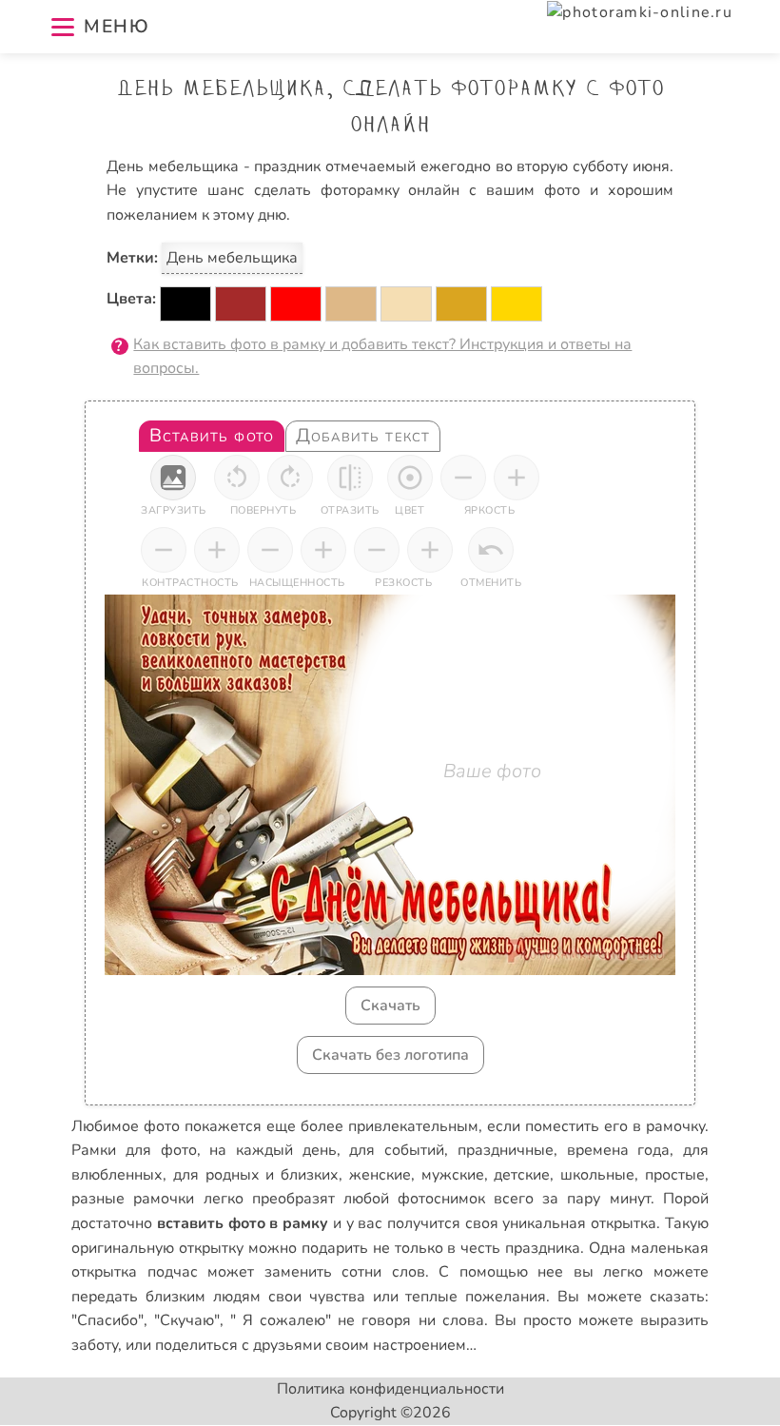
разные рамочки (132, 1198)
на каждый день (272, 1150)
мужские (452, 1174)
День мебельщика (232, 257)
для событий (396, 1150)
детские (522, 1174)
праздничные (506, 1150)
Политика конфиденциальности (390, 1388)
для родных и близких (256, 1174)
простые (675, 1174)
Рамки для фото (133, 1150)
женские (380, 1174)
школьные (597, 1174)
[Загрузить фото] (173, 477)
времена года (619, 1150)
